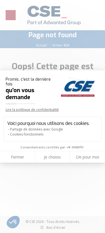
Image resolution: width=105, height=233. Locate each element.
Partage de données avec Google (36, 129)
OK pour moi (87, 157)
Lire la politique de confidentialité (32, 109)
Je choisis (52, 157)
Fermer (17, 157)
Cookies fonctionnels (26, 134)
